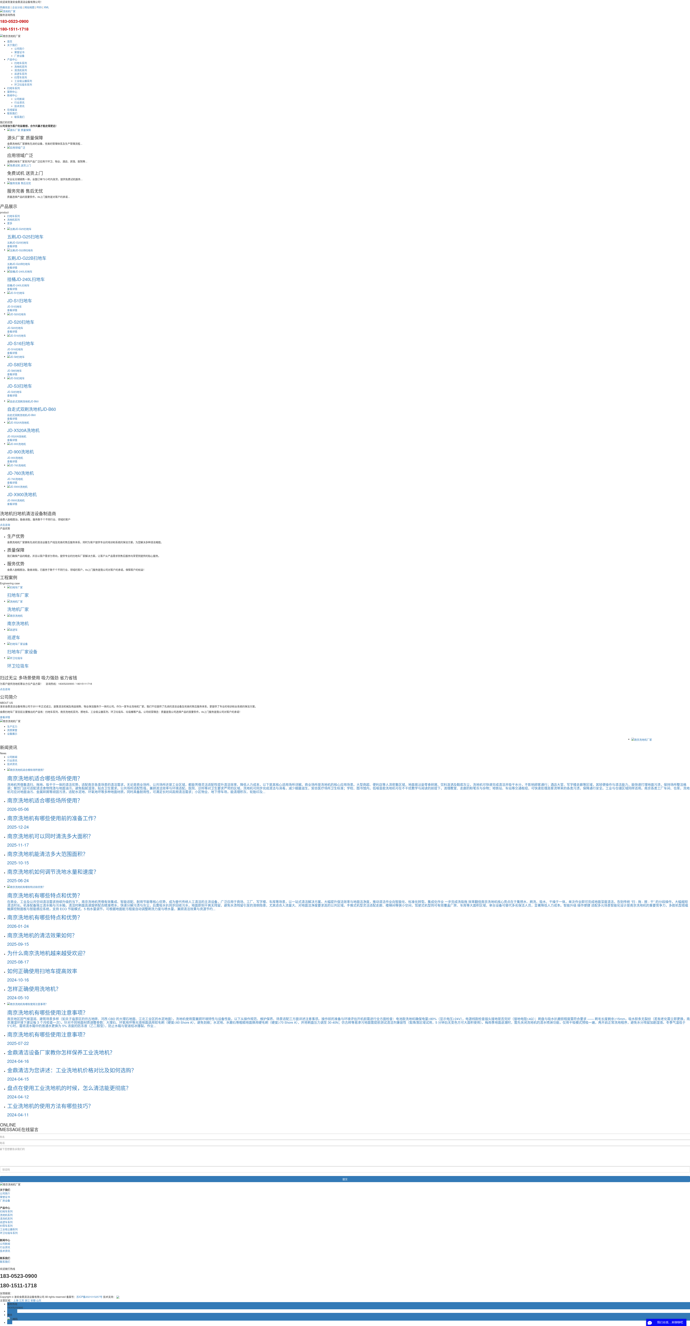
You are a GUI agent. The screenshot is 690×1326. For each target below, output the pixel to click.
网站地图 (29, 7)
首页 (9, 41)
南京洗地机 (18, 623)
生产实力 (12, 726)
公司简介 (19, 48)
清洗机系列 (20, 70)
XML (46, 7)
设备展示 (12, 733)
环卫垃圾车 (18, 665)
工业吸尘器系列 (23, 81)
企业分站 (17, 7)
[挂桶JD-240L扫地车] (19, 271)
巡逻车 (13, 637)
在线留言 (12, 109)
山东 (38, 1300)
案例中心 (12, 91)
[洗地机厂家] (15, 601)
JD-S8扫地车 (19, 364)
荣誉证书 (19, 52)
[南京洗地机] (15, 615)
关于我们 (12, 45)
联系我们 (12, 113)
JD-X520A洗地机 (23, 430)
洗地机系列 (20, 66)
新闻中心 (12, 95)
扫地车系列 (20, 63)
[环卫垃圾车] (15, 657)
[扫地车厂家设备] (17, 643)
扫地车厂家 (18, 595)
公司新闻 (19, 99)
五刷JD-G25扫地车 (25, 236)
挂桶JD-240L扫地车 (26, 279)
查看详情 (5, 717)
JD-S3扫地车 (19, 386)
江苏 (21, 1300)
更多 (9, 223)
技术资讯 (19, 106)
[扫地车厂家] (15, 587)
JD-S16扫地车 (20, 343)
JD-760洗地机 (20, 473)
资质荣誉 (12, 730)
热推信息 (5, 7)
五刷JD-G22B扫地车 (26, 258)
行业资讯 (19, 102)
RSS (39, 7)
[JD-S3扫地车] (16, 378)
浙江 (27, 1300)
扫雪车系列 (20, 77)
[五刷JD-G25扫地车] (19, 228)
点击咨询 (5, 524)
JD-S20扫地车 (20, 322)
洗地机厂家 (18, 609)
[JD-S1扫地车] (16, 292)
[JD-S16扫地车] (16, 335)
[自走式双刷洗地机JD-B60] (23, 401)
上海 (15, 1300)
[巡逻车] (12, 629)
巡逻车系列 (20, 73)
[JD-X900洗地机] (17, 486)
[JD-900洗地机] (16, 443)
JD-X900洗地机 (22, 494)
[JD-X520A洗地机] (18, 422)
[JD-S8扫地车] (16, 356)
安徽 (33, 1300)
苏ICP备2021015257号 (89, 1297)
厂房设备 (19, 55)
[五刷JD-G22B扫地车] (20, 249)
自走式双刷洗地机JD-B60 (31, 409)
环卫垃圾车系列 (23, 84)
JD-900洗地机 (20, 451)
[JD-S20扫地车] (16, 313)
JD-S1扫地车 (19, 300)
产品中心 (12, 59)
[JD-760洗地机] (16, 465)
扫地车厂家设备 (22, 651)
